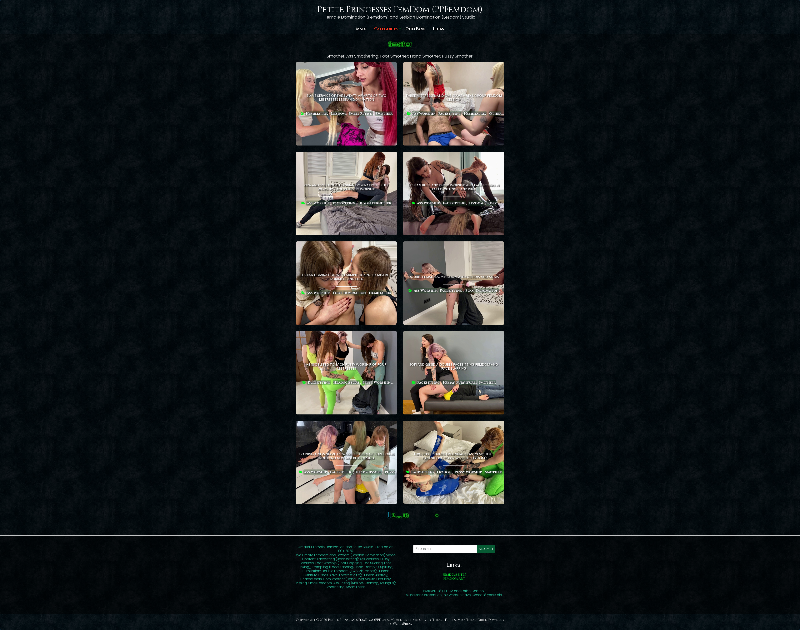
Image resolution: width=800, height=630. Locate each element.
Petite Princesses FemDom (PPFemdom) (400, 9)
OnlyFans (415, 28)
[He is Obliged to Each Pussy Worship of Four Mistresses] (346, 334)
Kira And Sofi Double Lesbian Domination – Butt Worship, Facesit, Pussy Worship (346, 187)
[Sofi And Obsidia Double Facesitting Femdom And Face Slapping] (453, 334)
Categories (386, 28)
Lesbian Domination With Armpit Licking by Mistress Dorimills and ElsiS (346, 276)
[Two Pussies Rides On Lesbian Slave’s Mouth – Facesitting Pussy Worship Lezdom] (453, 423)
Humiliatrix (317, 113)
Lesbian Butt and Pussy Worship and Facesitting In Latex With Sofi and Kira (453, 187)
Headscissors (346, 382)
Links (438, 28)
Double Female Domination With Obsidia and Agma (453, 277)
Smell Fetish (360, 113)
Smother (384, 113)
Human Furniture (374, 203)
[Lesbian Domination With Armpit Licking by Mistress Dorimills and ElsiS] (346, 244)
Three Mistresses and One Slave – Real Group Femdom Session (454, 97)
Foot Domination (349, 292)
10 (406, 516)
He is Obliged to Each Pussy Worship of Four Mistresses (346, 366)
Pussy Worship (376, 382)
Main (361, 28)
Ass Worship (423, 113)
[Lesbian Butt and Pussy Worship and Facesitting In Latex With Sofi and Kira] (453, 154)
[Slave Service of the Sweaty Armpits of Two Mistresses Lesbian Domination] (346, 65)
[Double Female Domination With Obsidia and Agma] (453, 244)
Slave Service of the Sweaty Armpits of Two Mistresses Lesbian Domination (346, 97)
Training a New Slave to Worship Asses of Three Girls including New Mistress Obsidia (346, 456)
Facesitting (449, 113)
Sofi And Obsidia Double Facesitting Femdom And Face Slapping (453, 366)
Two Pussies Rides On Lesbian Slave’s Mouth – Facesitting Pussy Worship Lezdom (454, 456)
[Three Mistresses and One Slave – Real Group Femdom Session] (453, 65)
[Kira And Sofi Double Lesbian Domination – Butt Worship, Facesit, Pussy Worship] (346, 154)
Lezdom (338, 113)
